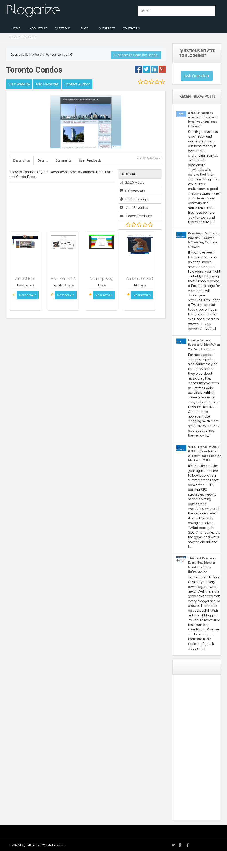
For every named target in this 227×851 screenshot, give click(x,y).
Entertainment (25, 285)
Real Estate (29, 37)
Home (13, 37)
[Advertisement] (201, 749)
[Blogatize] (58, 9)
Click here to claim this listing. (136, 55)
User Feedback (90, 160)
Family (102, 285)
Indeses (60, 845)
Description (21, 160)
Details (43, 160)
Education (140, 285)
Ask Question (196, 75)
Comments (63, 160)
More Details (27, 295)
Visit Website (19, 84)
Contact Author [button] (77, 84)
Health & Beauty (63, 285)
